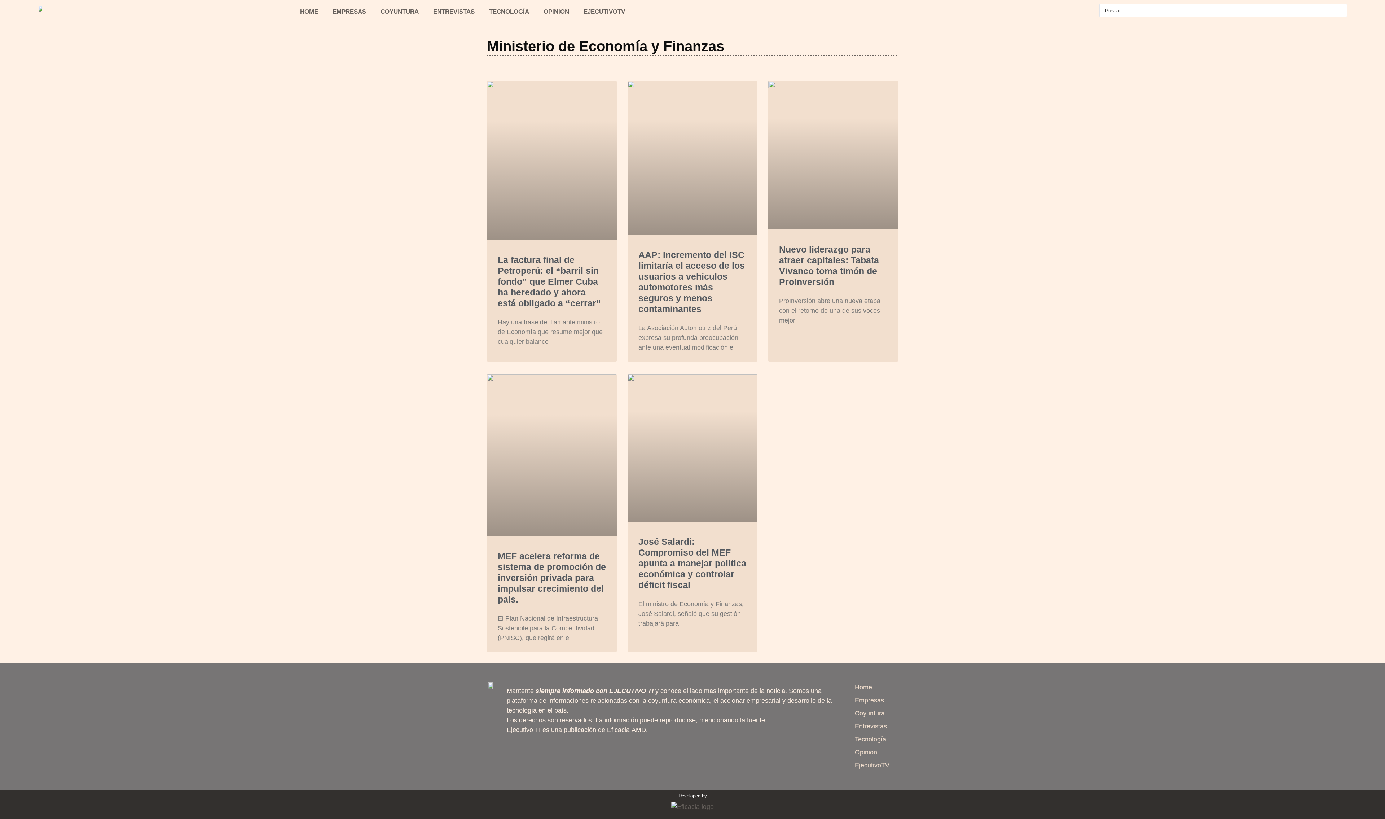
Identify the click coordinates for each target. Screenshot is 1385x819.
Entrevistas (454, 11)
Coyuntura (400, 11)
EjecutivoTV (604, 11)
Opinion (556, 11)
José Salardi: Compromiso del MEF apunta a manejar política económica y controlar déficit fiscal (692, 563)
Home (309, 11)
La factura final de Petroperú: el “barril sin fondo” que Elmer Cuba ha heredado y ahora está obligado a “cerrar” (549, 281)
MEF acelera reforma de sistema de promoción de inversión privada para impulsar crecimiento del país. (552, 577)
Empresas (349, 11)
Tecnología (509, 11)
